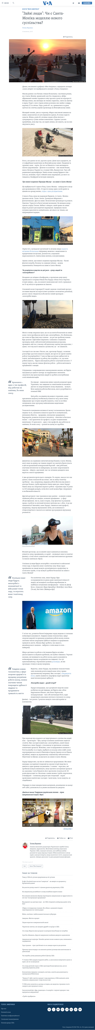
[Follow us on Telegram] (67, 1009)
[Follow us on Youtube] (58, 1009)
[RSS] (71, 1009)
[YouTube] (79, 3)
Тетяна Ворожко (27, 28)
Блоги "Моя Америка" (30, 9)
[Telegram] (73, 3)
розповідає (56, 662)
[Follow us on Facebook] (49, 1009)
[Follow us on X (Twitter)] (53, 1009)
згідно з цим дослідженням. (52, 191)
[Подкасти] (75, 1009)
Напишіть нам (6, 1012)
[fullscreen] (71, 825)
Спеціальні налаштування (10, 1019)
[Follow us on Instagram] (62, 1009)
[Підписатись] (80, 1009)
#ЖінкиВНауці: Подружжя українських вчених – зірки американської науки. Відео (56, 801)
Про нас (3, 1009)
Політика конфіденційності (10, 1016)
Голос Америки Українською (35, 804)
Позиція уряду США (7, 1023)
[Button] (68, 37)
